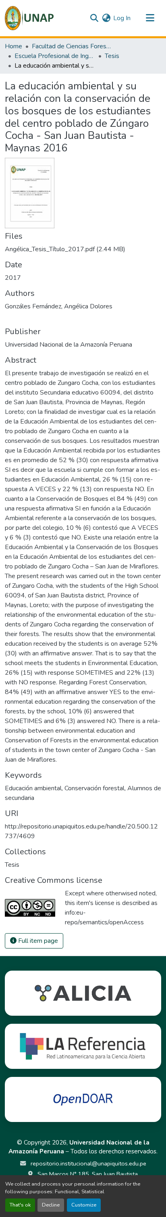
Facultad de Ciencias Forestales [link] (72, 46)
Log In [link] (122, 18)
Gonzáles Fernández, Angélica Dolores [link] (58, 306)
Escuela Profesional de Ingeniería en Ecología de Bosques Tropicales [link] (55, 56)
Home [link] (13, 46)
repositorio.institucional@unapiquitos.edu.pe (87, 1163)
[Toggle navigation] (150, 18)
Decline (51, 1205)
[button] (29, 18)
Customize (83, 1205)
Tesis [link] (112, 56)
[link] (83, 249)
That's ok (20, 1205)
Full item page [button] (37, 940)
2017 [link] (13, 277)
